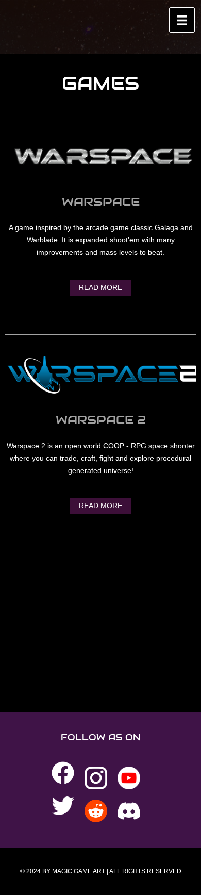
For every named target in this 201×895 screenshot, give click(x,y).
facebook (63, 772)
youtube (129, 778)
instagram (96, 778)
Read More (100, 287)
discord (129, 811)
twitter (63, 805)
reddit (96, 811)
